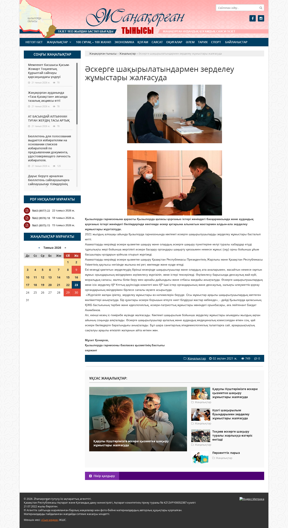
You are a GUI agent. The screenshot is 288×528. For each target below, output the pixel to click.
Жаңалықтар (57, 42)
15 (68, 277)
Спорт (216, 42)
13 (50, 277)
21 (58, 285)
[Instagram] (261, 18)
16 (76, 277)
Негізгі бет (34, 42)
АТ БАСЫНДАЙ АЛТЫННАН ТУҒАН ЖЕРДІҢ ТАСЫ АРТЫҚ (49, 118)
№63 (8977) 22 (41, 211)
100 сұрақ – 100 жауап (93, 42)
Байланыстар (236, 42)
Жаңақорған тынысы (129, 18)
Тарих (203, 42)
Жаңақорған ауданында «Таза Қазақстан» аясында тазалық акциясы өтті (47, 97)
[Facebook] (252, 18)
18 (35, 285)
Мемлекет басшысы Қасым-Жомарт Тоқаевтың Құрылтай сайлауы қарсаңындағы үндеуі (49, 71)
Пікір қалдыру (104, 476)
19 (42, 285)
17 (27, 285)
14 (58, 277)
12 (42, 277)
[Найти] (261, 7)
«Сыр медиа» (49, 520)
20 (50, 285)
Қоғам (142, 42)
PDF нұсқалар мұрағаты (52, 199)
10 (27, 277)
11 (35, 277)
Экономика (124, 42)
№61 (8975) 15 (41, 225)
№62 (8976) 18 (41, 218)
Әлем (190, 42)
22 (68, 285)
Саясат (157, 42)
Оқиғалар (174, 42)
